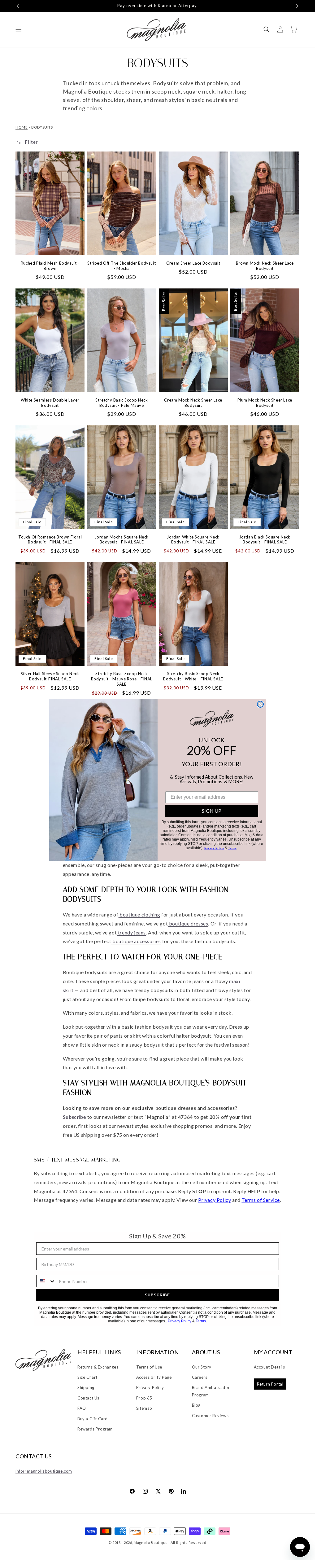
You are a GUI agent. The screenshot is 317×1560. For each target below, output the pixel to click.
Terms (232, 848)
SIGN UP (211, 811)
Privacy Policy (214, 848)
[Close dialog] (260, 704)
